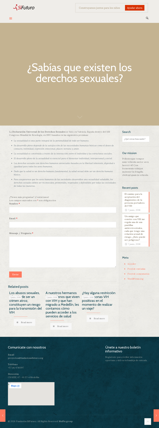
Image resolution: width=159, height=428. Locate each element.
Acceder (131, 263)
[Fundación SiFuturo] (24, 7)
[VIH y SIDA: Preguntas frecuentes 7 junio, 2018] (156, 415)
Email (13, 218)
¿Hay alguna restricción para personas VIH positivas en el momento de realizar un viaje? (98, 301)
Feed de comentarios (138, 273)
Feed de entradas (136, 268)
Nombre (14, 203)
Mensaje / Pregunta (21, 233)
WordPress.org (135, 278)
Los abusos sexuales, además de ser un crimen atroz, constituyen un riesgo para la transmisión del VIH (25, 302)
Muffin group (66, 421)
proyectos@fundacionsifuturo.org (25, 358)
